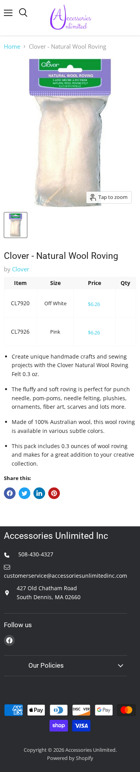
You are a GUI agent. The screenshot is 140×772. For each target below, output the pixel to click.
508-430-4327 (35, 554)
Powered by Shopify (70, 757)
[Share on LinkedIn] (39, 493)
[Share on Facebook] (10, 493)
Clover (20, 269)
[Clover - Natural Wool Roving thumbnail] (15, 225)
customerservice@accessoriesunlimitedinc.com (65, 575)
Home (12, 46)
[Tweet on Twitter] (24, 493)
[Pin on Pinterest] (54, 493)
